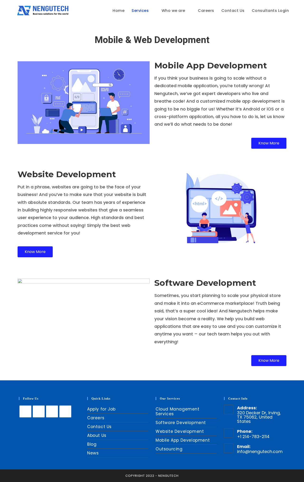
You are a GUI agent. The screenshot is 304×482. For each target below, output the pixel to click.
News (93, 453)
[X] (25, 411)
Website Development (180, 431)
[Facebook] (39, 411)
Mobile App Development (183, 440)
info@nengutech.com (260, 451)
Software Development (181, 422)
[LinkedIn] (65, 411)
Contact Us (99, 427)
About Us (96, 435)
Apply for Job (101, 409)
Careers (95, 418)
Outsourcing (169, 449)
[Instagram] (52, 411)
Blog (91, 444)
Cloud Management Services (178, 411)
